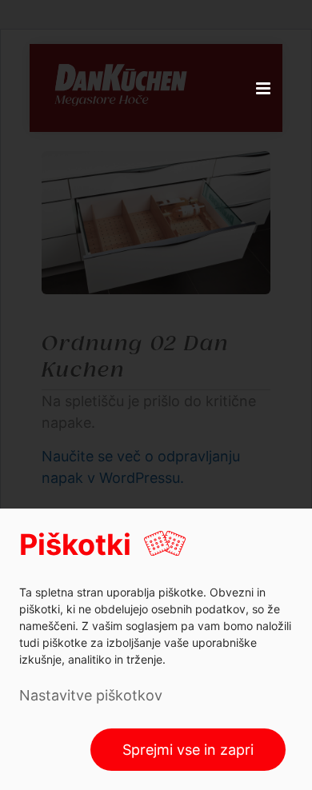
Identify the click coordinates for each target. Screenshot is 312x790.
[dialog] (156, 649)
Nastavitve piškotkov (90, 695)
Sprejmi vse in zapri (188, 749)
